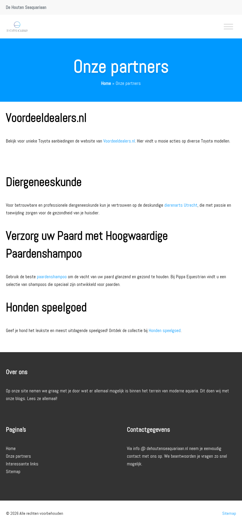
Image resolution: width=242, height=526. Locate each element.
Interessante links (22, 464)
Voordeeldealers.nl (119, 141)
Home (106, 83)
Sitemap (13, 471)
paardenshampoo (52, 276)
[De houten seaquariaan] (17, 27)
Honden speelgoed (165, 330)
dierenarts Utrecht (180, 205)
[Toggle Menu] (228, 26)
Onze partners (18, 456)
